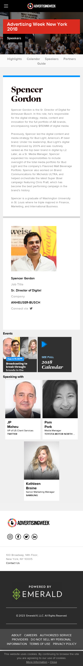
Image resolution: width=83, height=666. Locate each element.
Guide (41, 63)
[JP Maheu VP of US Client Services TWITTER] (22, 399)
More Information (36, 662)
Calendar (33, 59)
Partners (69, 59)
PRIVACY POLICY (64, 643)
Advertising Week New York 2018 (37, 26)
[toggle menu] (6, 6)
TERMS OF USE (39, 643)
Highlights (14, 59)
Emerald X (32, 615)
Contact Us (13, 563)
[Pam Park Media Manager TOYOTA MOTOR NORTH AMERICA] (60, 399)
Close (53, 662)
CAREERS (30, 635)
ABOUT (16, 635)
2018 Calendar (52, 363)
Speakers (52, 59)
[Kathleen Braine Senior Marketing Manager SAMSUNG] (41, 460)
